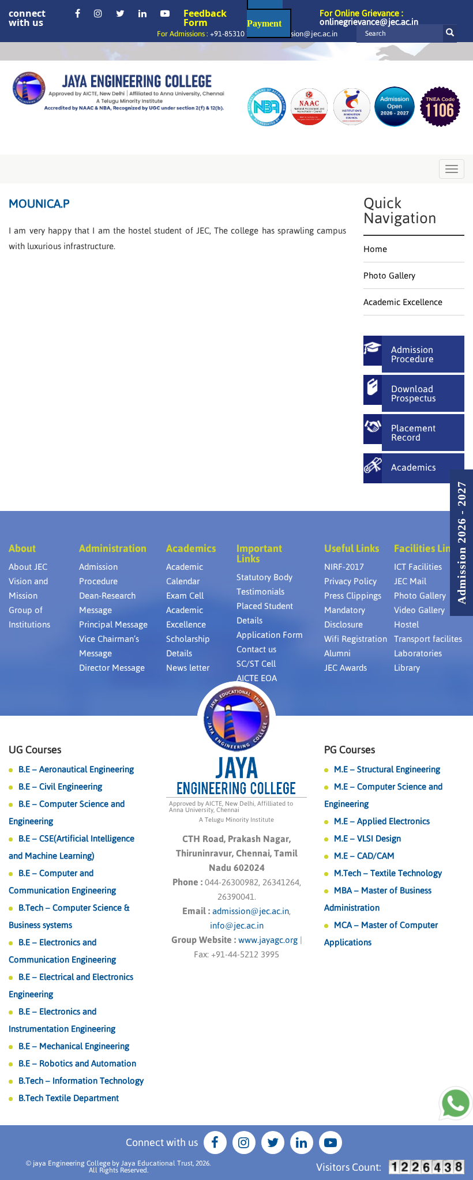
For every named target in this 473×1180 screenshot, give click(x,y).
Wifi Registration (355, 639)
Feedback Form (205, 18)
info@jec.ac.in (237, 925)
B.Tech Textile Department (68, 1098)
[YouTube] (165, 13)
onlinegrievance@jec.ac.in (369, 22)
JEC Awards (345, 667)
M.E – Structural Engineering (387, 769)
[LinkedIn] (142, 13)
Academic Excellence (402, 302)
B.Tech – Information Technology (81, 1080)
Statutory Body (264, 577)
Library (407, 667)
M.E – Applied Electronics (382, 821)
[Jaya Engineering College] (118, 92)
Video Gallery (419, 610)
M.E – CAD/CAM (364, 855)
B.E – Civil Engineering (60, 786)
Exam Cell (185, 595)
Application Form (269, 635)
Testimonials (260, 591)
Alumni (337, 653)
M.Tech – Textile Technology (388, 873)
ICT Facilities (418, 567)
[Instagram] (98, 13)
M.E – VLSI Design (367, 838)
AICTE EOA (256, 678)
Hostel (406, 624)
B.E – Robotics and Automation (77, 1063)
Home (375, 249)
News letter (187, 667)
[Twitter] (120, 13)
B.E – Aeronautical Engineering (76, 769)
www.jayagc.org (268, 940)
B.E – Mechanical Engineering (73, 1046)
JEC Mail (410, 581)
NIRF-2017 (344, 567)
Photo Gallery (389, 275)
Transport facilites (428, 639)
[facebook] (77, 13)
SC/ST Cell (256, 663)
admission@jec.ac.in (304, 33)
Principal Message (113, 624)
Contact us (256, 649)
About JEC (28, 567)
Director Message (112, 667)
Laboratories (418, 653)
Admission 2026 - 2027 (461, 542)
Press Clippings (352, 595)
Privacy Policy (350, 581)
